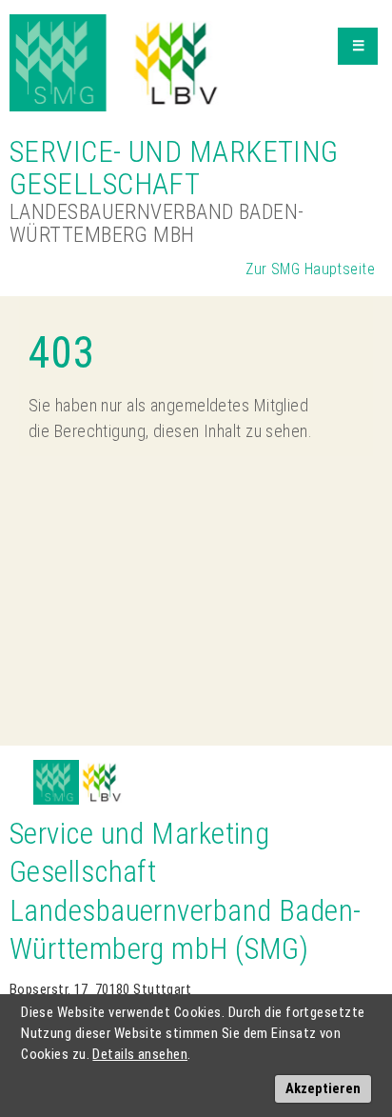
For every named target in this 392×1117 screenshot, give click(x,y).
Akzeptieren (323, 1088)
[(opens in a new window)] (56, 770)
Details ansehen (139, 1054)
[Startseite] (117, 62)
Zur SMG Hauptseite (310, 269)
